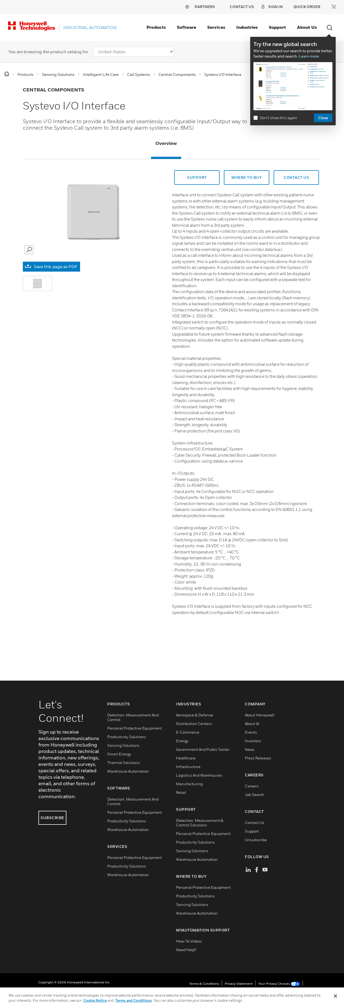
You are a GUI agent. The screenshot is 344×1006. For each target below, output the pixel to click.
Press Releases (258, 758)
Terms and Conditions (133, 1000)
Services (216, 27)
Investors (253, 740)
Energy (182, 740)
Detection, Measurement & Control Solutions (199, 822)
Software (186, 27)
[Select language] (187, 6)
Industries (247, 27)
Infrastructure (188, 766)
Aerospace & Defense (194, 715)
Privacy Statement (239, 984)
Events (251, 732)
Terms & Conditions (204, 984)
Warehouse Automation (128, 771)
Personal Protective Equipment (134, 728)
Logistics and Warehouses (199, 775)
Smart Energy (119, 754)
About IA (252, 723)
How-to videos (189, 941)
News (250, 749)
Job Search (254, 794)
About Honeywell (259, 715)
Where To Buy (246, 177)
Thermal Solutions (123, 762)
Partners (205, 6)
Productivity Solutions (126, 736)
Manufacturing (189, 783)
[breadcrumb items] (7, 74)
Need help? (186, 949)
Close (323, 117)
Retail (181, 792)
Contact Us (254, 822)
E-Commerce (187, 732)
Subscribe (52, 817)
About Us (307, 27)
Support (277, 27)
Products (156, 27)
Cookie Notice (95, 1000)
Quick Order (306, 6)
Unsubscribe (256, 839)
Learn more (309, 56)
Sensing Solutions (123, 745)
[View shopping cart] (333, 6)
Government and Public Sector (203, 749)
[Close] (335, 996)
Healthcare (186, 758)
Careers (252, 786)
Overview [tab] (166, 143)
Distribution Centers (194, 723)
